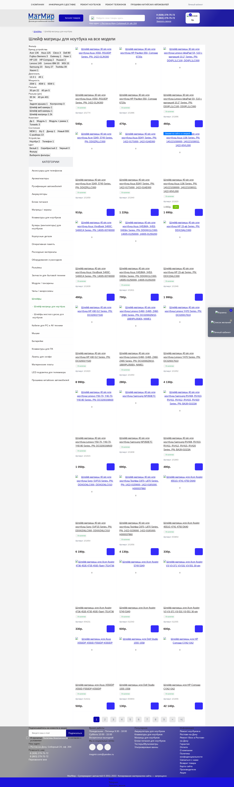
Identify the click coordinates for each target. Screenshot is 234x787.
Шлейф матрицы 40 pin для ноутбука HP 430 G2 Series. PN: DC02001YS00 (92, 357)
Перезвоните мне (38, 759)
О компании (37, 5)
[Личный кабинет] (221, 332)
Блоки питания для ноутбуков (150, 740)
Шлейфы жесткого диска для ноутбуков (48, 316)
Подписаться (75, 733)
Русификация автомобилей (47, 186)
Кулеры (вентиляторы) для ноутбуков (46, 227)
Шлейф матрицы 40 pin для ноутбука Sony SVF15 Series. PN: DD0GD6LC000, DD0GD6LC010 (93, 527)
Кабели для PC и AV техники (47, 325)
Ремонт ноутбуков (90, 5)
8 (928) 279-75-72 (165, 15)
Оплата (184, 747)
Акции (183, 772)
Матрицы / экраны (42, 209)
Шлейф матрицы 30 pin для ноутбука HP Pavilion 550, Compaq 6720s (138, 99)
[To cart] (111, 123)
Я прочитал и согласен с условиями (55, 739)
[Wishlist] (112, 55)
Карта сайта (186, 766)
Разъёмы (37, 267)
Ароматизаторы (40, 178)
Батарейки (37, 341)
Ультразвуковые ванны (146, 747)
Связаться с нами (189, 760)
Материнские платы (42, 364)
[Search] (92, 18)
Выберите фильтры (40, 155)
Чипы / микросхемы (42, 291)
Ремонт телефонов (115, 5)
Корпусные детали (42, 236)
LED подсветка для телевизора (49, 372)
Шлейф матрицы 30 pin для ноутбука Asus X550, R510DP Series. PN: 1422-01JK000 (91, 99)
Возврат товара (188, 763)
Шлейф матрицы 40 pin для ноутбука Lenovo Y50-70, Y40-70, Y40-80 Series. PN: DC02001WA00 (93, 442)
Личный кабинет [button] (195, 5)
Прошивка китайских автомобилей (150, 5)
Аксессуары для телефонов (47, 170)
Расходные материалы (44, 252)
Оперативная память (43, 244)
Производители (188, 769)
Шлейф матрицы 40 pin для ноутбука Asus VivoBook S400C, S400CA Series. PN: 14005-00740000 (95, 272)
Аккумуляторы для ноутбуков (150, 731)
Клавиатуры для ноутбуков (46, 217)
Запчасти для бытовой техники (48, 275)
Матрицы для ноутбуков (147, 737)
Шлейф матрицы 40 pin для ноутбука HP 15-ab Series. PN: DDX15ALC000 (180, 272)
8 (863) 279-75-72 (165, 18)
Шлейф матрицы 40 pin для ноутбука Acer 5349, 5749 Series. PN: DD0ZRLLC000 (93, 183)
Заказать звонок (163, 21)
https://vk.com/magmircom (92, 747)
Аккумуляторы (39, 194)
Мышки (36, 333)
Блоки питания (40, 202)
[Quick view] (112, 49)
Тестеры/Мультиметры (146, 744)
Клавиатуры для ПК (42, 349)
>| (181, 719)
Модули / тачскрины (42, 283)
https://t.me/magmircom (100, 747)
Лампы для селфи (42, 356)
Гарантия (185, 744)
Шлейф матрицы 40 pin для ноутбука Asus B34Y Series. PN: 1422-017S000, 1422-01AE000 (136, 183)
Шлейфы (38, 31)
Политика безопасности (55, 738)
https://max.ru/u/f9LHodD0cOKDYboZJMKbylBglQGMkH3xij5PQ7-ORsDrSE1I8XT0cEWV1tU (107, 747)
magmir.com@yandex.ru (101, 754)
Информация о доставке (62, 5)
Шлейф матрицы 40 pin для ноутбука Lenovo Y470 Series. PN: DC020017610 (181, 357)
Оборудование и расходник (47, 259)
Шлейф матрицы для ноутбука (49, 306)
